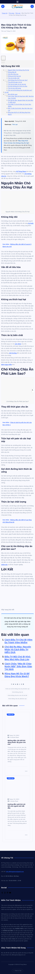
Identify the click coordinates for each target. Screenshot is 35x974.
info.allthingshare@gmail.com (15, 871)
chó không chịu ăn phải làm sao (18, 698)
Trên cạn (17, 13)
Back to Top (18, 970)
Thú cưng (11, 13)
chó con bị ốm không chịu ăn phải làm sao (17, 688)
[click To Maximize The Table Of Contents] (3, 58)
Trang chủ (4, 13)
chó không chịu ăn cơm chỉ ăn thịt (18, 695)
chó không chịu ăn (18, 692)
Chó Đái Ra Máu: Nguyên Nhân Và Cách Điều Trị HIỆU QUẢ (18, 649)
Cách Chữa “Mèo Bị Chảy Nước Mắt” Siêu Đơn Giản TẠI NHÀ (18, 666)
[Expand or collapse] (3, 62)
